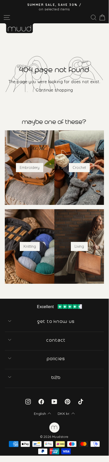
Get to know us (56, 321)
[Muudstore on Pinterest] (67, 401)
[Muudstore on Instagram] (28, 401)
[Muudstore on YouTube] (54, 401)
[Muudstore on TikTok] (80, 401)
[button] (42, 414)
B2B (56, 377)
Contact (56, 340)
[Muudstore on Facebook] (41, 401)
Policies (56, 358)
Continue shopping (54, 90)
